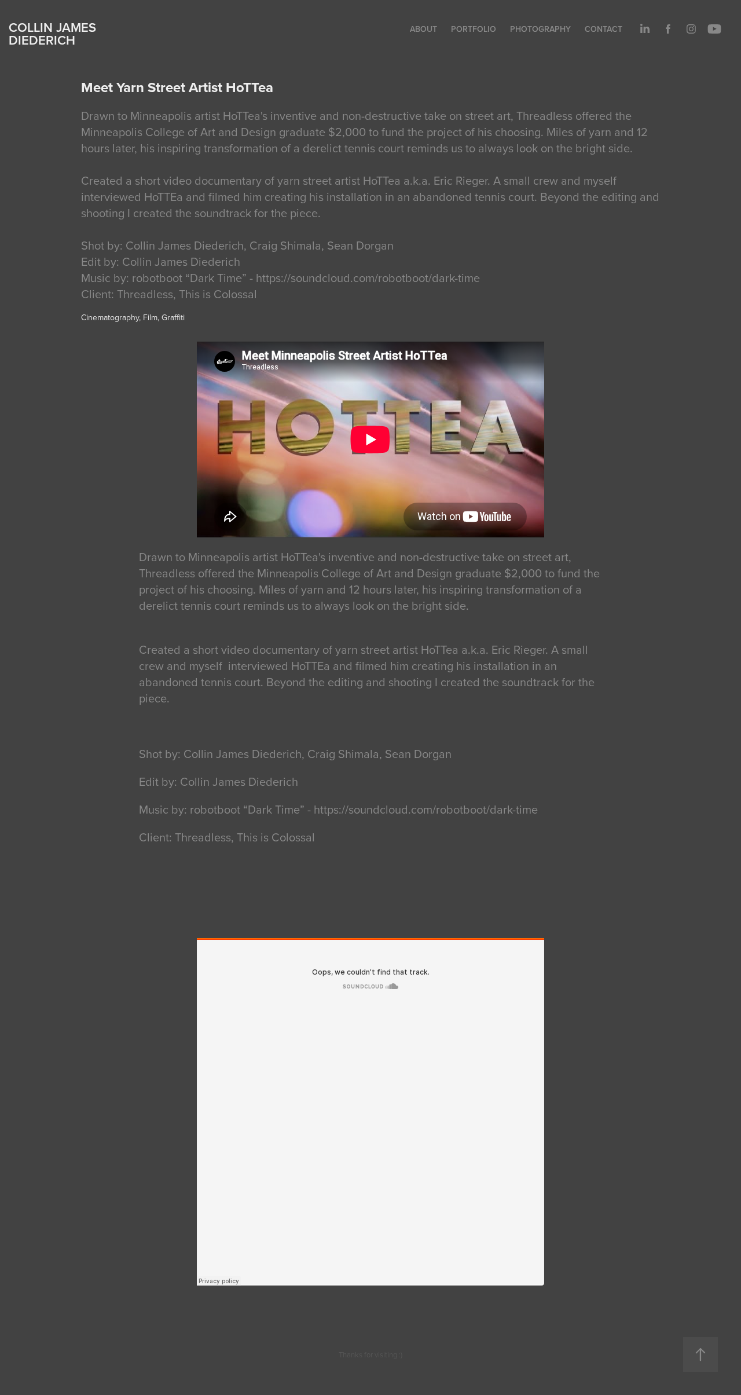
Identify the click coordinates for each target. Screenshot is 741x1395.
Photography (540, 29)
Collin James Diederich (52, 33)
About (423, 29)
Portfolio (473, 29)
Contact (603, 29)
